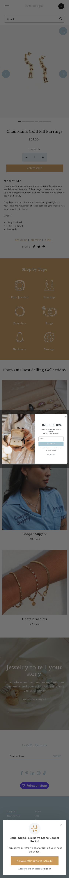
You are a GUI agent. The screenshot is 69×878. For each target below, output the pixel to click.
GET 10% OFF (51, 444)
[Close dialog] (65, 416)
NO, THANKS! (50, 455)
